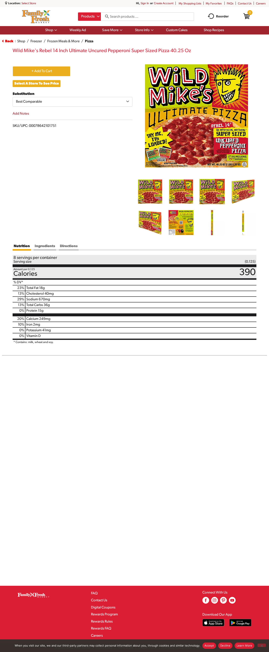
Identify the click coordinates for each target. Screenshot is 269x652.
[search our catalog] (105, 16)
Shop (21, 41)
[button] (150, 191)
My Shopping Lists (190, 3)
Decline (225, 645)
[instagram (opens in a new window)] (214, 602)
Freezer (36, 41)
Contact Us (245, 3)
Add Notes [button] (21, 113)
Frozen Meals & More (63, 41)
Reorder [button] (222, 16)
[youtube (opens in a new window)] (232, 602)
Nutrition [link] (22, 246)
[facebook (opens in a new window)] (205, 602)
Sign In (145, 3)
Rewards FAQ (101, 628)
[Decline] (261, 645)
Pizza (89, 41)
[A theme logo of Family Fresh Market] (36, 16)
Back (8, 41)
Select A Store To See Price (36, 83)
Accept (209, 645)
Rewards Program (104, 614)
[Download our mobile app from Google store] (240, 622)
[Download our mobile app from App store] (213, 622)
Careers (261, 3)
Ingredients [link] (45, 246)
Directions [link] (69, 246)
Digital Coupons (103, 607)
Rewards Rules (102, 621)
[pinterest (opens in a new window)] (223, 602)
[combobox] (89, 16)
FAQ (94, 593)
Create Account (163, 3)
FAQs (230, 3)
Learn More (244, 645)
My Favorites (214, 3)
